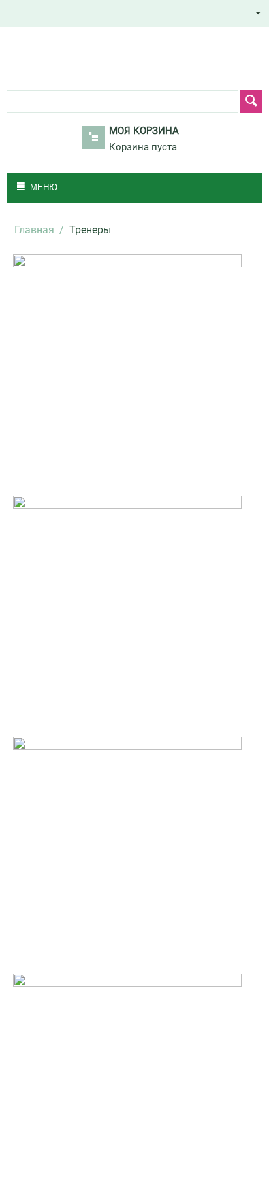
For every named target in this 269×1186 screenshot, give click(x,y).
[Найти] (251, 101)
